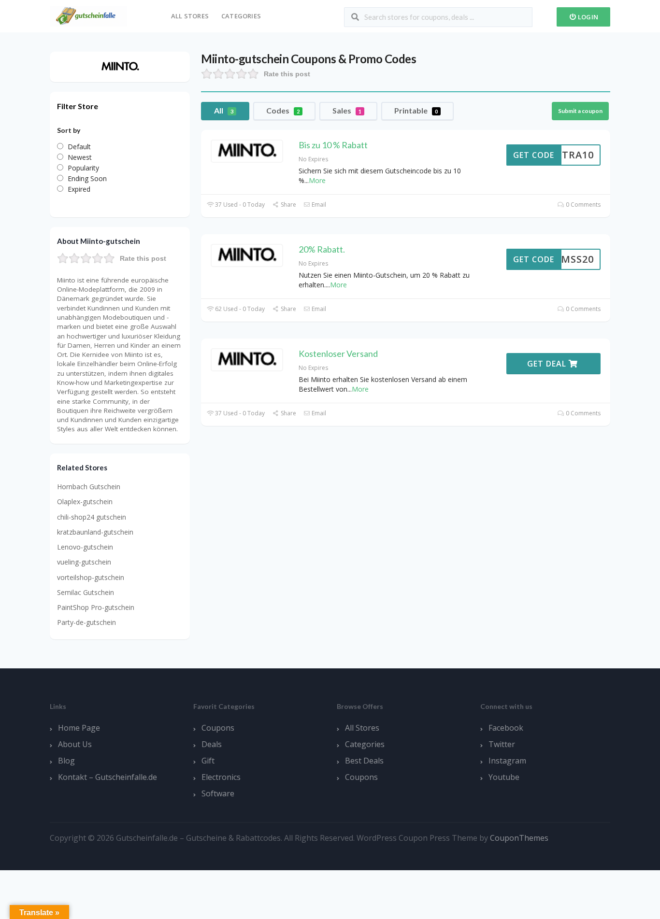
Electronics (221, 777)
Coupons (217, 727)
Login (587, 17)
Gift (208, 760)
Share (287, 204)
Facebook (505, 727)
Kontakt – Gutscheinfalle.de (107, 777)
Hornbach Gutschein (88, 486)
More (317, 180)
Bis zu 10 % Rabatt (333, 145)
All (223, 110)
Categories (241, 16)
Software (217, 793)
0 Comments (582, 204)
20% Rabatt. (322, 249)
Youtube (503, 777)
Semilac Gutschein (85, 592)
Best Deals (364, 760)
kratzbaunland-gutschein (95, 532)
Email (318, 204)
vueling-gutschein (84, 561)
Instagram (507, 760)
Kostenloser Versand (338, 353)
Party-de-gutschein (86, 622)
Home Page (79, 727)
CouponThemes (519, 838)
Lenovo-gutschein (85, 546)
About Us (75, 744)
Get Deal (548, 363)
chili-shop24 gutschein (91, 517)
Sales (346, 110)
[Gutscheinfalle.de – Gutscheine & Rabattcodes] (88, 15)
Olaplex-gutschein (85, 501)
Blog (66, 760)
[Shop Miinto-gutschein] (120, 66)
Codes (283, 110)
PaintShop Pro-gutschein (95, 607)
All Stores (190, 16)
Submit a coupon (580, 110)
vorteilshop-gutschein (90, 577)
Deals (211, 744)
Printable (416, 110)
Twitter (501, 744)
